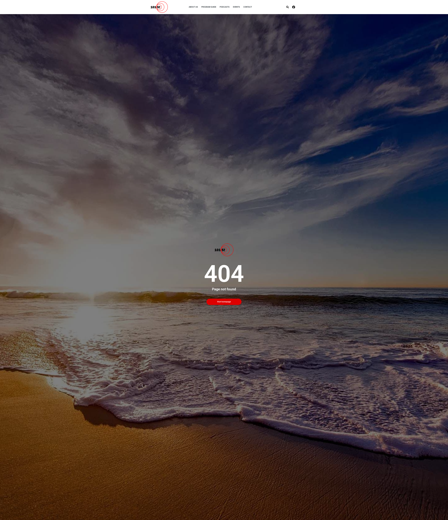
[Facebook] (293, 7)
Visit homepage (224, 302)
